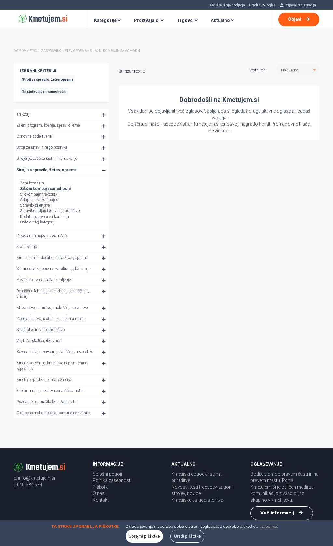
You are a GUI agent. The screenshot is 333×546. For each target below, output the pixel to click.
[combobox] (297, 69)
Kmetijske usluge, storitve (197, 499)
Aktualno (221, 20)
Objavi (295, 19)
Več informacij (277, 513)
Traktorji (23, 114)
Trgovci (186, 20)
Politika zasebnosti (112, 480)
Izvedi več (269, 526)
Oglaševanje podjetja (227, 5)
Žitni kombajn (32, 183)
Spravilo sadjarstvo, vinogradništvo (50, 211)
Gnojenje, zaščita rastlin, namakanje (46, 158)
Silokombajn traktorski (39, 194)
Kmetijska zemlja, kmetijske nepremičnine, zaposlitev (52, 366)
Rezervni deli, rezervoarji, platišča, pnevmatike (54, 351)
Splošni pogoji (107, 473)
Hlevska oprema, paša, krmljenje (43, 279)
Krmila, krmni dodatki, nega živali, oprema (52, 257)
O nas (99, 493)
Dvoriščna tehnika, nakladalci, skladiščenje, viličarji (52, 294)
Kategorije (106, 20)
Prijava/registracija (300, 5)
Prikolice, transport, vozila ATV (41, 235)
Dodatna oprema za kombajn (44, 216)
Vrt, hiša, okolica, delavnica (39, 340)
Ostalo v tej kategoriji (37, 222)
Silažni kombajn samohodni (45, 188)
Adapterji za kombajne (39, 199)
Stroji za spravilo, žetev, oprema (46, 170)
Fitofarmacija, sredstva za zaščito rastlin (50, 390)
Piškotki (101, 486)
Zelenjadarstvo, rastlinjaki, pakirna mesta (51, 318)
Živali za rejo (26, 246)
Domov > (21, 51)
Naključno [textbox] (289, 70)
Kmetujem (47, 19)
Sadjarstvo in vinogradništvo (40, 329)
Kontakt (101, 499)
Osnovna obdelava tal (34, 136)
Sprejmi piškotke (144, 536)
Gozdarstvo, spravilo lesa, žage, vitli (46, 402)
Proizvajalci (147, 20)
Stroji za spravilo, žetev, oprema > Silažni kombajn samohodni (85, 51)
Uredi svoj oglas (262, 5)
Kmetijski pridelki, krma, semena (43, 379)
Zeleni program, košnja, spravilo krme (48, 125)
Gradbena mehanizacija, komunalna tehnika (53, 413)
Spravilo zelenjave (35, 205)
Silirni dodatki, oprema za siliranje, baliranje (52, 268)
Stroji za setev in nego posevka (41, 147)
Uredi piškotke (187, 536)
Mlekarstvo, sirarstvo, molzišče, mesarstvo (52, 307)
